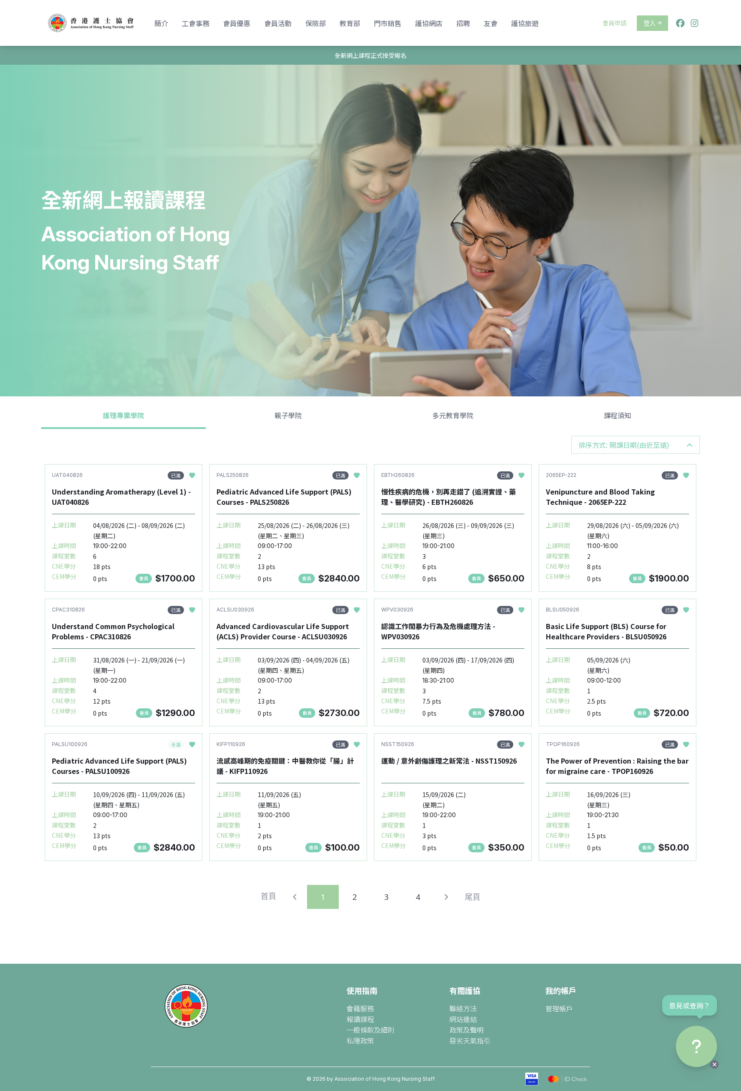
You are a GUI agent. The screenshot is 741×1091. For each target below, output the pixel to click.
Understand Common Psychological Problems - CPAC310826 (113, 631)
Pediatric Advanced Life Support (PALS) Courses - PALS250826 (284, 496)
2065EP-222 (561, 475)
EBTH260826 (398, 475)
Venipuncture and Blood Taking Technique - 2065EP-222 (600, 496)
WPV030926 (397, 609)
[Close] (714, 1064)
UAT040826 (67, 475)
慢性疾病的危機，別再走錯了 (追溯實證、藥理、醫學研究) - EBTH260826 (448, 496)
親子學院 (288, 415)
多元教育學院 (452, 415)
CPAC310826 (68, 609)
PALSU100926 (69, 744)
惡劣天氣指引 (470, 1040)
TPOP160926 (563, 744)
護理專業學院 (123, 415)
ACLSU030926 (235, 609)
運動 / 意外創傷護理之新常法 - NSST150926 (449, 760)
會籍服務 (360, 1008)
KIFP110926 (231, 744)
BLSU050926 (562, 609)
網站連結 (463, 1019)
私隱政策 (360, 1040)
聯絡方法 (463, 1008)
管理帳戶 (559, 1008)
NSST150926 (397, 744)
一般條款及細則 (370, 1030)
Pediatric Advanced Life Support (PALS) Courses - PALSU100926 (119, 765)
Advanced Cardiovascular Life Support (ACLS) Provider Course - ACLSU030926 (283, 631)
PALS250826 (233, 475)
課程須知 (617, 415)
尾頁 (472, 897)
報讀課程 (360, 1019)
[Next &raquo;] (446, 897)
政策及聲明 (466, 1030)
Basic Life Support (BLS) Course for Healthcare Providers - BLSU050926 (606, 631)
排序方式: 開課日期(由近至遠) (623, 445)
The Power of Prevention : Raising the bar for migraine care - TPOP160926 (617, 765)
